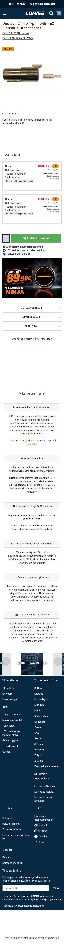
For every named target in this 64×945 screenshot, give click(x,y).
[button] (33, 905)
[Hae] (51, 13)
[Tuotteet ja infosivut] (5, 13)
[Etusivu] (35, 13)
